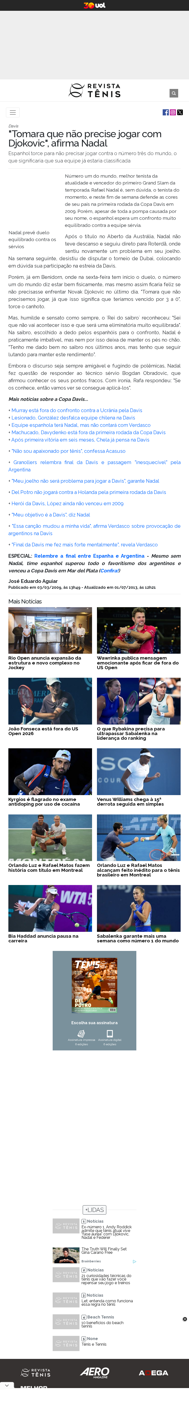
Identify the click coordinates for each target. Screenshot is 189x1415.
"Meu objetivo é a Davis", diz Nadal (51, 515)
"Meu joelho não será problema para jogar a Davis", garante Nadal (85, 481)
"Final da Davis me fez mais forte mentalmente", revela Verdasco (85, 545)
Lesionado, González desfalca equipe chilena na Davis (73, 418)
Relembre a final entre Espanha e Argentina (89, 556)
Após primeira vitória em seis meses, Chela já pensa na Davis (80, 440)
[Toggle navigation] (13, 112)
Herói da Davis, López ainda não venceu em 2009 (67, 503)
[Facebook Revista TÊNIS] (165, 112)
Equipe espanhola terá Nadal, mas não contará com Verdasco (81, 425)
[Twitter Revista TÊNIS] (179, 112)
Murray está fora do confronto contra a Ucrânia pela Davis (77, 410)
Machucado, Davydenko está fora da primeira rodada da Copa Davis (89, 432)
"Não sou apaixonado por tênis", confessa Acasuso (68, 451)
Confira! (109, 571)
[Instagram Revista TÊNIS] (172, 112)
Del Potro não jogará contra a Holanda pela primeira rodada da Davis (89, 492)
